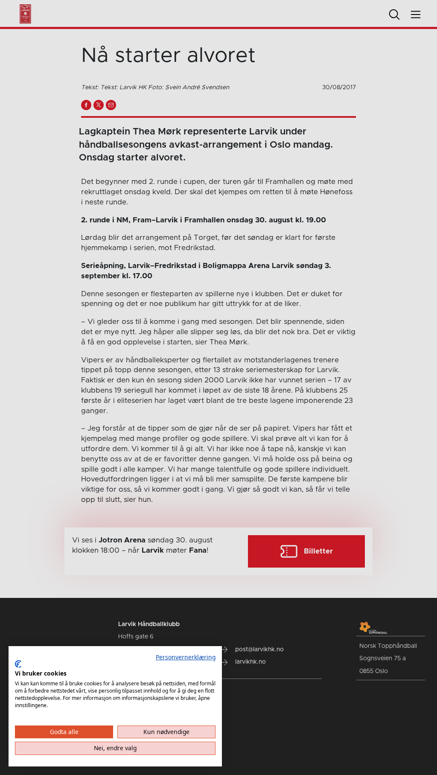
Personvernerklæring (186, 657)
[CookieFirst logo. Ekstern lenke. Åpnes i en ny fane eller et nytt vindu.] (18, 664)
